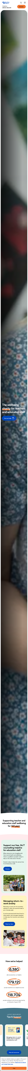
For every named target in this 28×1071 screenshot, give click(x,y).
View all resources (14, 1052)
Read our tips (9, 924)
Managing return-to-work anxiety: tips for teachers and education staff (13, 1038)
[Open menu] (25, 3)
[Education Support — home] (5, 3)
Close (14, 1068)
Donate (21, 6)
